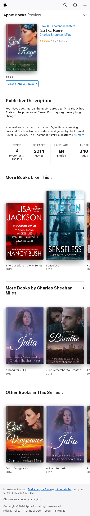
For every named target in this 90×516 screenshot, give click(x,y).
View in (21, 83)
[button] (65, 5)
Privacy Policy (11, 510)
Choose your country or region (22, 499)
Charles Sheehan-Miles (56, 35)
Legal (48, 510)
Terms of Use (32, 510)
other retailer (63, 489)
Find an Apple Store (40, 489)
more (81, 134)
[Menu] (85, 5)
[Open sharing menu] (83, 84)
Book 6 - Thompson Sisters (57, 26)
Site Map (60, 510)
